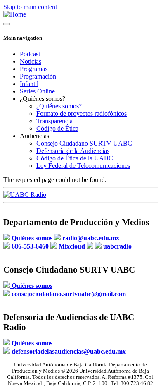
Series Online (37, 91)
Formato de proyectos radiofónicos (81, 113)
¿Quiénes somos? (59, 106)
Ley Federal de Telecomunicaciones (83, 165)
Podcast (30, 53)
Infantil (29, 83)
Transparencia (54, 120)
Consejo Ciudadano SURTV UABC (84, 143)
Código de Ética (57, 128)
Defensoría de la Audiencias (72, 150)
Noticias (30, 61)
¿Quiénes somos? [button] (42, 98)
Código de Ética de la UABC (74, 158)
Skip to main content (30, 6)
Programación (38, 76)
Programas (33, 68)
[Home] (14, 14)
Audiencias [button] (34, 135)
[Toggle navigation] (6, 24)
